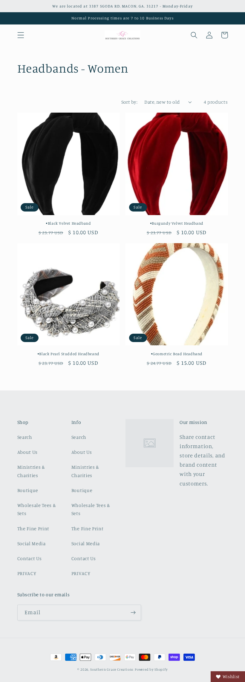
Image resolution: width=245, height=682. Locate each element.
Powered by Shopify (151, 669)
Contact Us (29, 558)
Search (24, 437)
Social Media (31, 543)
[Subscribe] (133, 613)
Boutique (28, 490)
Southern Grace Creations (112, 669)
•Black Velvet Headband (68, 223)
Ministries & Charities (31, 471)
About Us (27, 452)
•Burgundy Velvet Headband (176, 223)
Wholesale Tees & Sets (36, 509)
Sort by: (129, 102)
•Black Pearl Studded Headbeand (68, 353)
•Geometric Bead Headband (177, 353)
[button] (20, 35)
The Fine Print (33, 528)
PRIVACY (26, 573)
